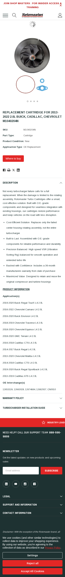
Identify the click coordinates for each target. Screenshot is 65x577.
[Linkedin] (18, 170)
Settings (32, 555)
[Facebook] (4, 170)
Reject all (32, 563)
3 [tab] (34, 101)
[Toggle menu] (5, 15)
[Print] (8, 170)
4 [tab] (37, 101)
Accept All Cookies (32, 571)
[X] (13, 170)
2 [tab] (31, 101)
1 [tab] (27, 101)
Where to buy (13, 158)
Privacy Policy (52, 547)
